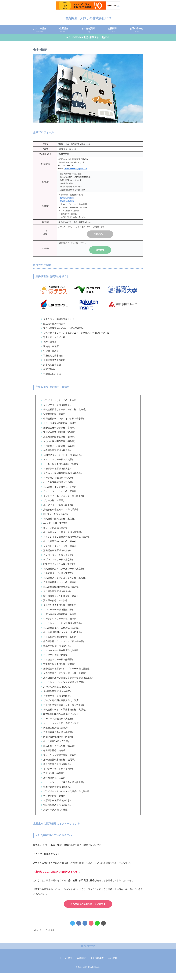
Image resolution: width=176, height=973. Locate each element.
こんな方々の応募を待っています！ (88, 904)
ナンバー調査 (65, 958)
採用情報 (100, 250)
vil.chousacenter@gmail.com (75, 169)
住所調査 (81, 958)
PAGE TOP (89, 946)
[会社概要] (84, 923)
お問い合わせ (100, 234)
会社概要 (112, 958)
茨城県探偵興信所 (67, 201)
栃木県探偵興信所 (67, 198)
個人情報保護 (97, 958)
